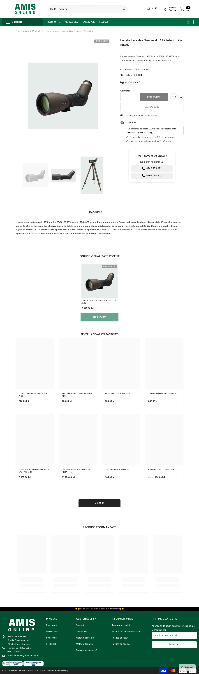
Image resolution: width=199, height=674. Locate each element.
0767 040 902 (154, 175)
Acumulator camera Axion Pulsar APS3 (33, 394)
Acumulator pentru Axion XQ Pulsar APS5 (77, 394)
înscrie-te (174, 645)
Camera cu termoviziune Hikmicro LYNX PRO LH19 (34, 471)
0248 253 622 (154, 168)
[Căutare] (87, 9)
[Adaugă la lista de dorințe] (174, 97)
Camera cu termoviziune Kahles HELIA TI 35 (76, 471)
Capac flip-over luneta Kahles (161, 470)
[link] (31, 579)
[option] (63, 96)
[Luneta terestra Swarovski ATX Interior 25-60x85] (99, 281)
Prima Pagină (22, 31)
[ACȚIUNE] (180, 97)
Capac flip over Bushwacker (117, 470)
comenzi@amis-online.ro (26, 655)
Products (36, 31)
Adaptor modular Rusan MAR (117, 393)
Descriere (95, 212)
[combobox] (84, 9)
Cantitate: (125, 91)
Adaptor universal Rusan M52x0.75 (163, 393)
